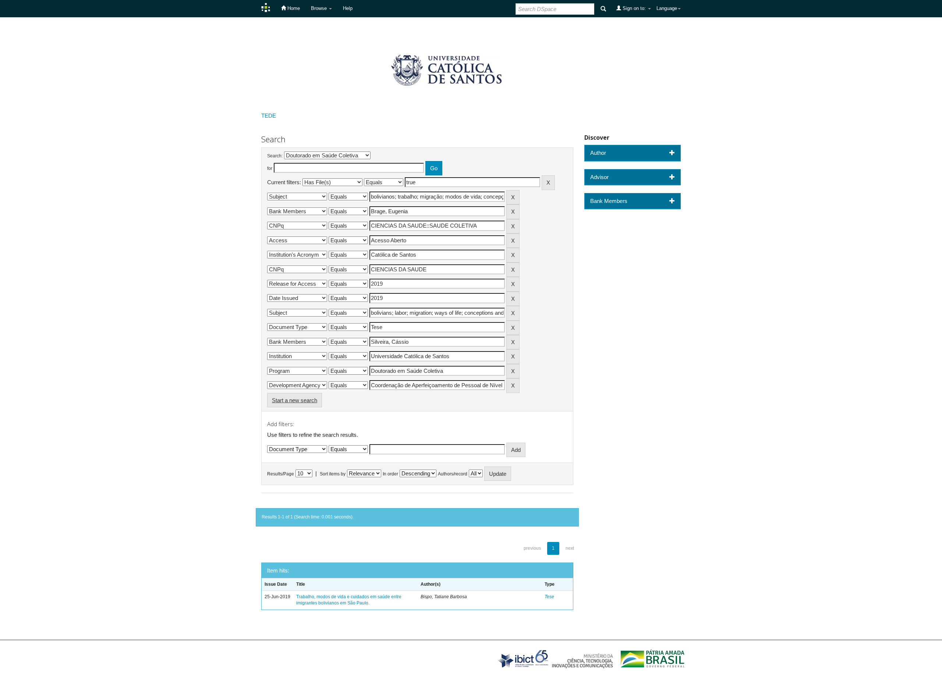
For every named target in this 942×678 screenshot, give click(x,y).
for (269, 168)
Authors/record (452, 474)
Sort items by (333, 474)
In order (390, 474)
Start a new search (294, 400)
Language (666, 8)
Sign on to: (634, 8)
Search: (275, 155)
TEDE (268, 116)
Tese (549, 596)
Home (293, 8)
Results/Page (280, 474)
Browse (319, 8)
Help (348, 8)
